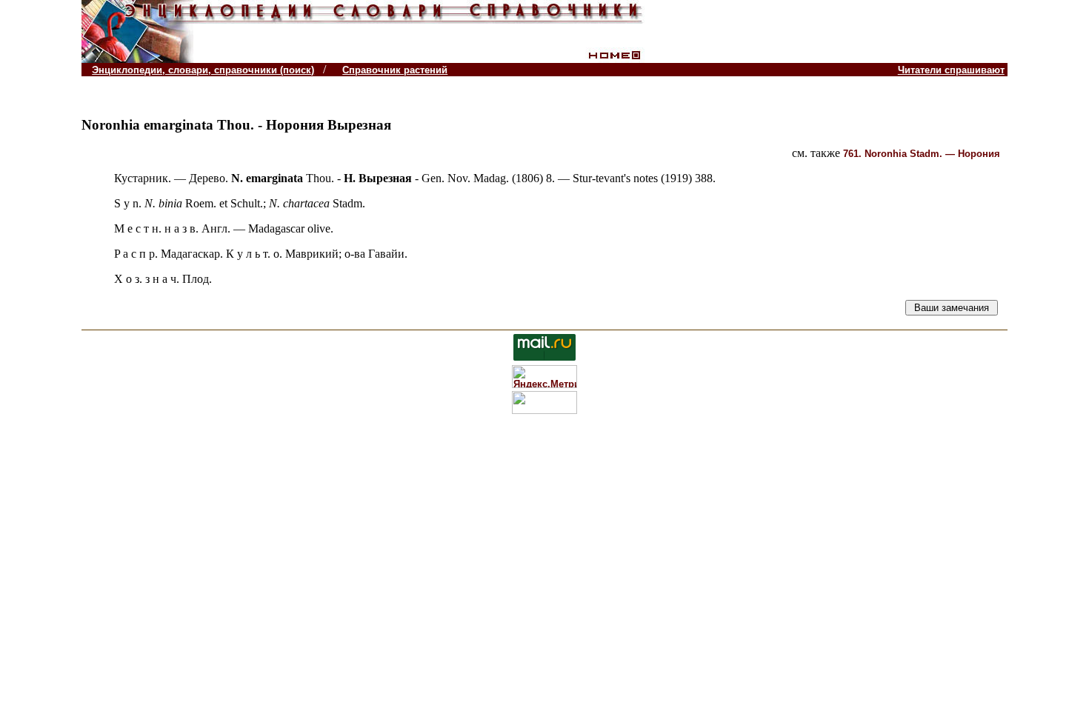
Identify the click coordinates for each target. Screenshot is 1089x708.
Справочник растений (394, 70)
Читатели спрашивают (951, 70)
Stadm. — (921, 153)
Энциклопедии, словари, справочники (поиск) (203, 70)
